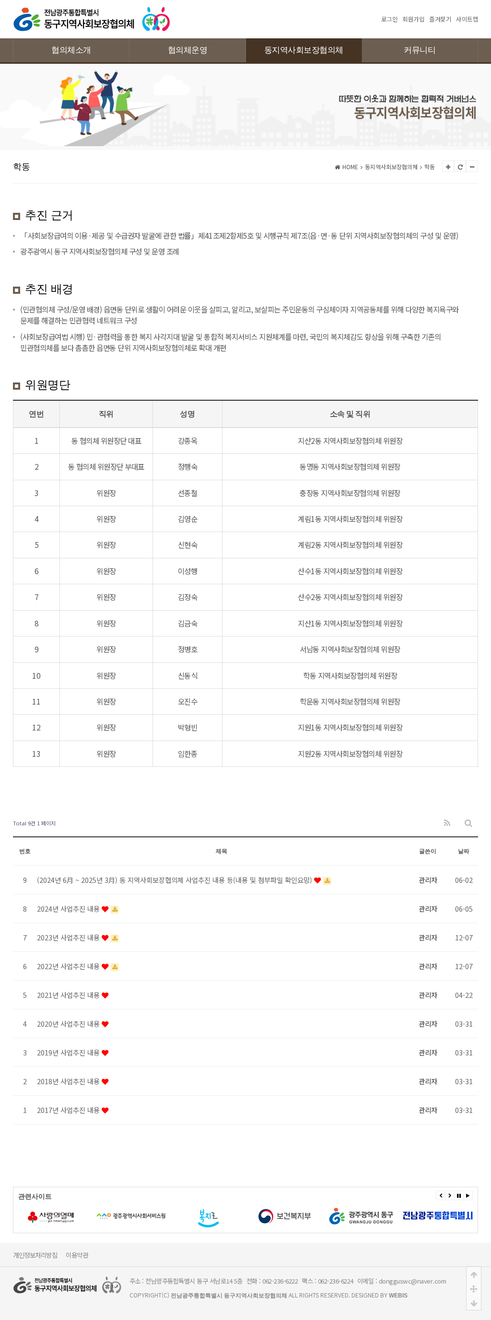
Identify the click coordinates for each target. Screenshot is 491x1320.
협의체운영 (188, 50)
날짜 (463, 851)
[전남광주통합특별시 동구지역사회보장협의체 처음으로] (92, 11)
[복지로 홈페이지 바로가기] (163, 1216)
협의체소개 (71, 50)
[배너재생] (468, 1195)
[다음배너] (450, 1195)
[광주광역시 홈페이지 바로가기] (394, 1216)
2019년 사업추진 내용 (69, 1052)
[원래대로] (460, 166)
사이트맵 (467, 18)
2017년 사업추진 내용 (69, 1110)
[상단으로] (474, 1274)
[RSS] (447, 823)
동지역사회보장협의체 (303, 50)
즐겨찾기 (440, 18)
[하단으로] (474, 1303)
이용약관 (77, 1255)
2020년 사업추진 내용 (69, 1024)
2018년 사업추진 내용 (69, 1081)
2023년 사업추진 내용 (69, 937)
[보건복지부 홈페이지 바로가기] (240, 1216)
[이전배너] (440, 1195)
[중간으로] (474, 1288)
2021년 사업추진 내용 (69, 995)
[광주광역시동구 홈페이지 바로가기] (317, 1216)
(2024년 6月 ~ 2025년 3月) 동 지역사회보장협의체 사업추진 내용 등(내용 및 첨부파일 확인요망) (175, 880)
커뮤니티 (419, 50)
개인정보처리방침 (35, 1255)
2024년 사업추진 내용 (69, 908)
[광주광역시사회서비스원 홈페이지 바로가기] (87, 1216)
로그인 (389, 18)
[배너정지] (459, 1195)
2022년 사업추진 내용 (69, 966)
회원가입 (413, 18)
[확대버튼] (448, 166)
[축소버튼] (472, 166)
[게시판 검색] (468, 823)
